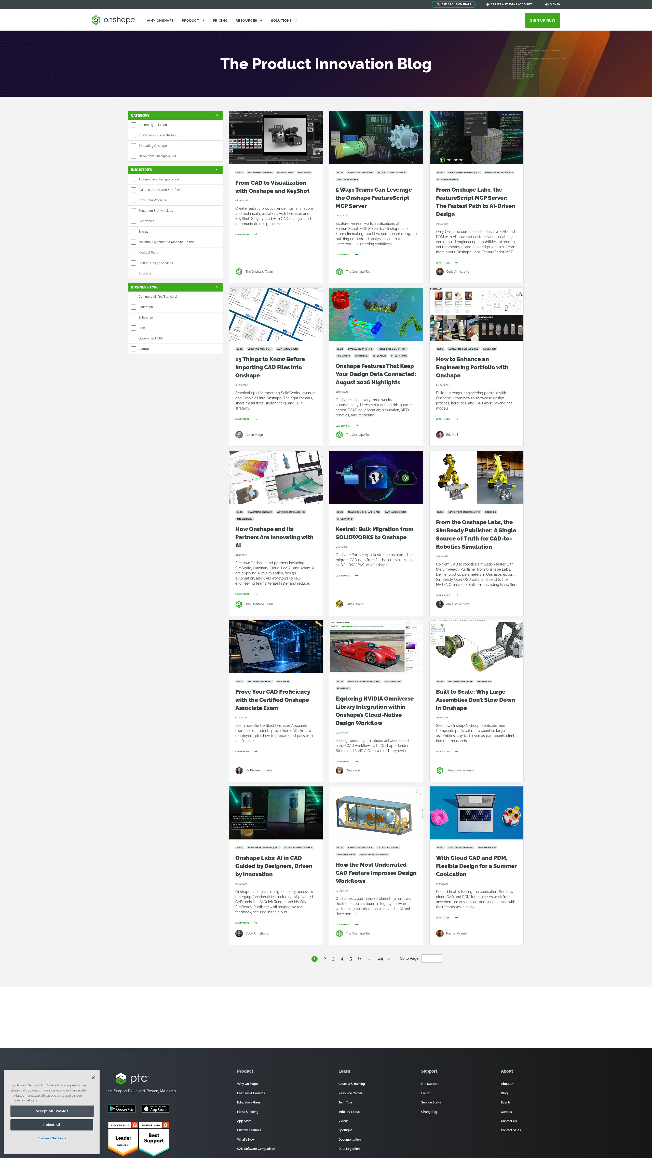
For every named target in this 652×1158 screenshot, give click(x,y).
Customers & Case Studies (157, 135)
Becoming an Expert (153, 125)
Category (140, 115)
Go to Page (409, 958)
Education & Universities (156, 211)
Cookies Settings (51, 1138)
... (369, 958)
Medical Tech (148, 252)
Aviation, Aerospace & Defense (160, 190)
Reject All (51, 1125)
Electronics (146, 221)
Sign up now (542, 20)
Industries (141, 170)
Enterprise (146, 317)
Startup (144, 349)
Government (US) (150, 338)
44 (380, 958)
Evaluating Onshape (153, 146)
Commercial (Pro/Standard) (158, 296)
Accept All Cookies (52, 1111)
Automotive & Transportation (159, 179)
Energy (143, 231)
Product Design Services (156, 263)
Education (146, 307)
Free (142, 328)
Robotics (145, 273)
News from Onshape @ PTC (158, 156)
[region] (52, 1112)
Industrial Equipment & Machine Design (166, 242)
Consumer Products (152, 200)
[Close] (93, 1077)
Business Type (144, 287)
